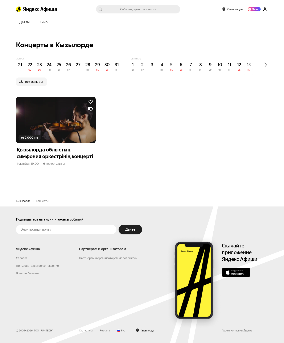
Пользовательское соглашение (37, 265)
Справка (21, 258)
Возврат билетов (28, 273)
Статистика (85, 330)
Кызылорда (23, 200)
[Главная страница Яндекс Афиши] (18, 9)
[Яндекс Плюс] (254, 9)
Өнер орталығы (54, 163)
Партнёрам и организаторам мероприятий (108, 258)
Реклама (105, 330)
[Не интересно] (90, 109)
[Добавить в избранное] (90, 101)
